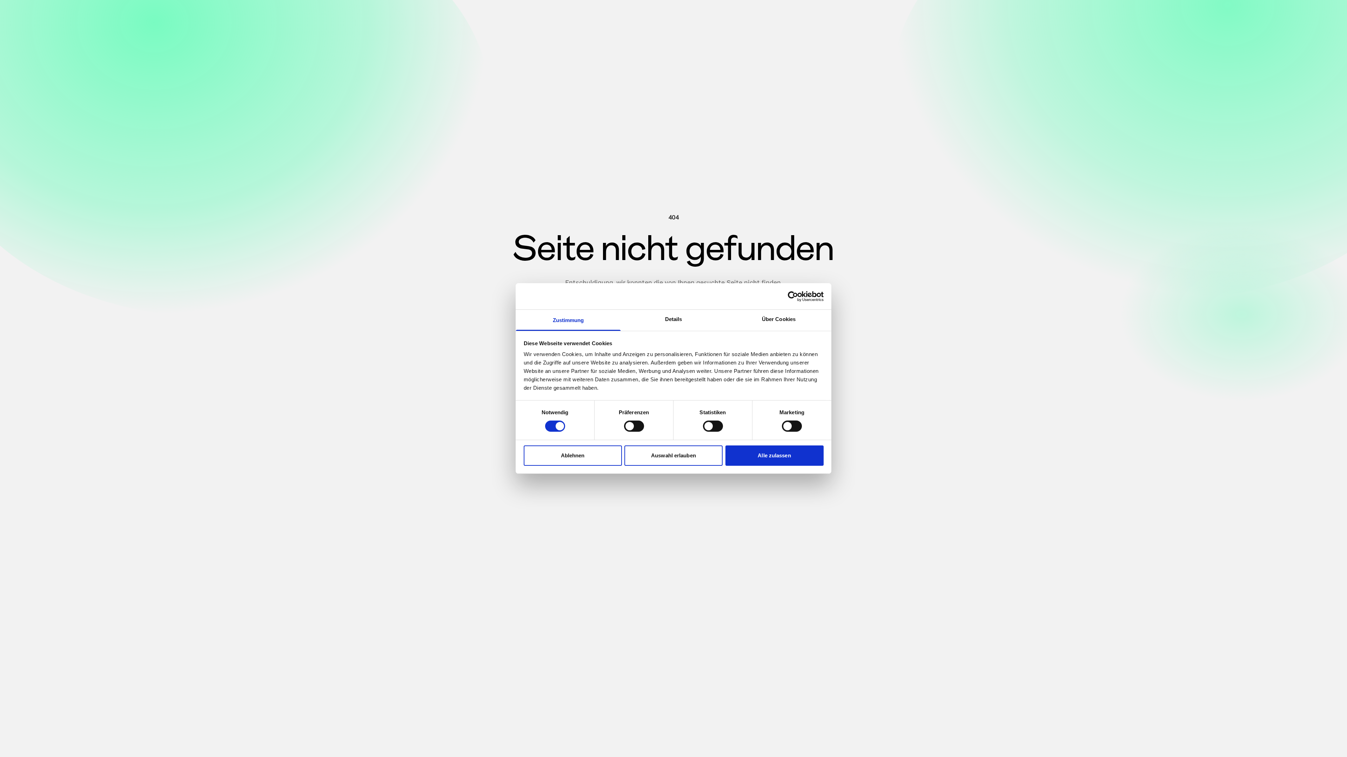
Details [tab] (673, 319)
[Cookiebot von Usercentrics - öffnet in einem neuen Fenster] (793, 296)
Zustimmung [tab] (568, 320)
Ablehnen (573, 455)
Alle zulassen (774, 455)
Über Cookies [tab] (779, 319)
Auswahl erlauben (673, 455)
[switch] (634, 426)
